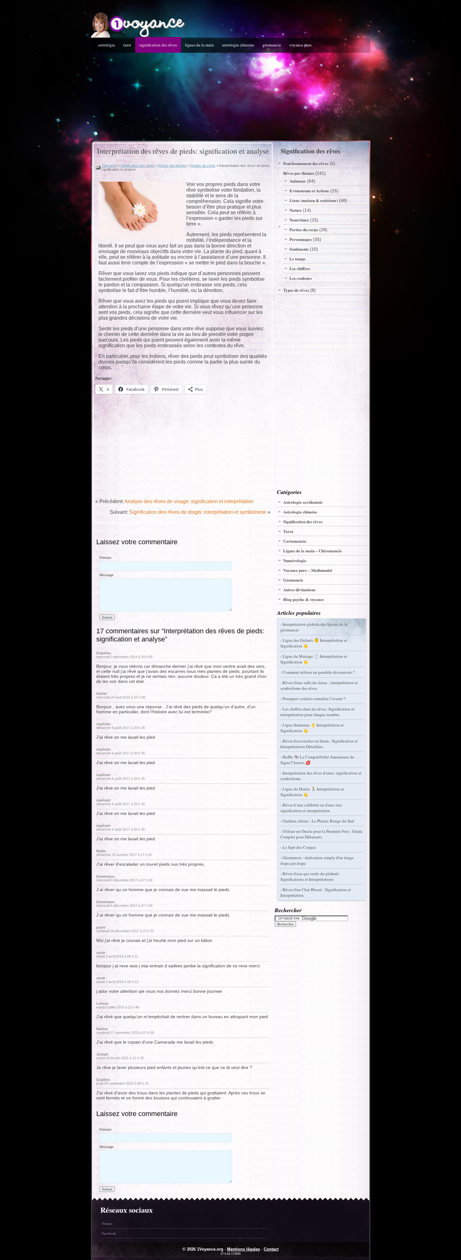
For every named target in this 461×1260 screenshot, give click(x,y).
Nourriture (299, 220)
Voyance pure (300, 45)
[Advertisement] (230, 97)
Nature (295, 210)
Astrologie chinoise (238, 45)
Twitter (107, 1223)
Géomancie (271, 45)
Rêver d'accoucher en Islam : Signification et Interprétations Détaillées (319, 743)
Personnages (300, 239)
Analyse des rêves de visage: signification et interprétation (189, 501)
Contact (271, 1249)
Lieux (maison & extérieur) (313, 200)
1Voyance (109, 165)
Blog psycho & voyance (303, 599)
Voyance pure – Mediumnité (307, 570)
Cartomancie (294, 541)
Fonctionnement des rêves (305, 163)
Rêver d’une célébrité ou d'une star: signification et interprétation (311, 807)
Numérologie (294, 560)
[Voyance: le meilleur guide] (138, 36)
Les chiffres (299, 268)
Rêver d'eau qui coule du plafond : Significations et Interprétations (310, 876)
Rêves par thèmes (172, 165)
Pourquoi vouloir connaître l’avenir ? (314, 698)
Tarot (127, 45)
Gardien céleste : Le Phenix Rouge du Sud (318, 821)
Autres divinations (299, 590)
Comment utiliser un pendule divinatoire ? (319, 672)
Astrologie (106, 45)
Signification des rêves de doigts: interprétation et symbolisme (197, 512)
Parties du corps (202, 165)
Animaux (297, 181)
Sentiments (299, 249)
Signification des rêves (158, 45)
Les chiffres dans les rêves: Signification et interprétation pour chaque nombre (317, 711)
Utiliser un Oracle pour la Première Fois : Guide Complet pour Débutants (321, 834)
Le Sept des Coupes (299, 847)
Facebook (109, 1233)
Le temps (297, 259)
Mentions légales (243, 1249)
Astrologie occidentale (303, 502)
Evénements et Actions (309, 191)
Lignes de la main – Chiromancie (312, 551)
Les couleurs (300, 278)
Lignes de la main (199, 45)
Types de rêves (296, 290)
